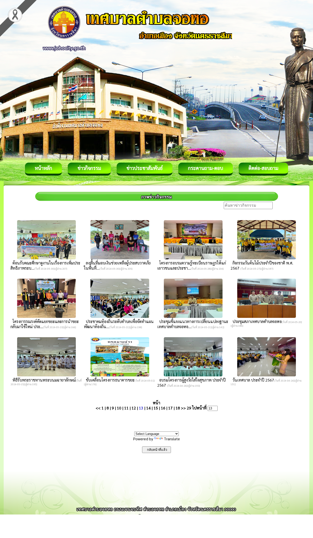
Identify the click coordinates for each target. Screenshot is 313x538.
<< (98, 407)
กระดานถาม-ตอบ (205, 168)
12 (134, 407)
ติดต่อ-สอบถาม (263, 168)
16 (163, 407)
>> (183, 407)
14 (148, 407)
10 (119, 407)
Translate (172, 438)
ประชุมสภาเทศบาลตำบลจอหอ (256, 321)
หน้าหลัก (43, 168)
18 (178, 407)
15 (156, 407)
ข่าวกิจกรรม (89, 168)
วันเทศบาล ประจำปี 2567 (252, 380)
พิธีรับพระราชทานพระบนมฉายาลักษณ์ (43, 380)
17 (170, 407)
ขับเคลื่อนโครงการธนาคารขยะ (109, 380)
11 (126, 407)
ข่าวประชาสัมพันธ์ (144, 168)
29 (189, 407)
